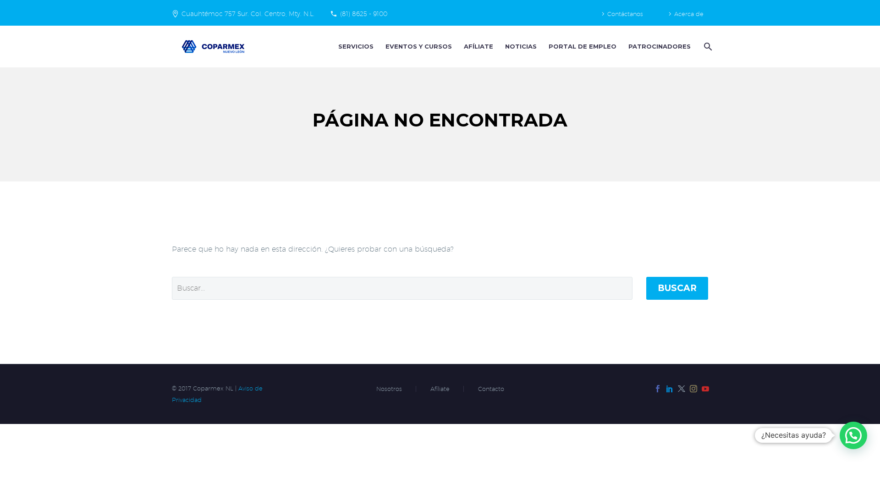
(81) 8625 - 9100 (363, 13)
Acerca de (689, 13)
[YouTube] (705, 388)
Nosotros (389, 389)
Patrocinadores (659, 46)
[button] (853, 435)
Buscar (677, 288)
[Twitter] (681, 388)
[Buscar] (707, 46)
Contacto (491, 389)
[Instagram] (693, 388)
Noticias (521, 46)
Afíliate (478, 46)
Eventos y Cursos (418, 46)
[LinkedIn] (669, 388)
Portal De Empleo (582, 46)
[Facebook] (657, 388)
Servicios (356, 46)
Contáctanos (625, 13)
